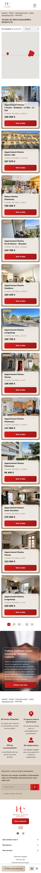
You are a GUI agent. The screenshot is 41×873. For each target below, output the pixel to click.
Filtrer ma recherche (14, 868)
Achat (11, 13)
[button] (8, 54)
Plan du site (20, 859)
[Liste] (36, 869)
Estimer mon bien (20, 685)
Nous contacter (20, 821)
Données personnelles (20, 862)
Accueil (4, 13)
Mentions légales (20, 856)
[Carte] (31, 869)
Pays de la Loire (21, 13)
